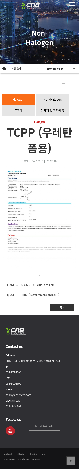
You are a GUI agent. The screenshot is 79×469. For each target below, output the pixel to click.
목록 (61, 307)
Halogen (18, 99)
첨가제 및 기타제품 (52, 110)
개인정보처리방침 (37, 454)
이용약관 (21, 454)
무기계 (18, 110)
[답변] (63, 84)
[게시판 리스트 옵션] (72, 84)
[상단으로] (70, 460)
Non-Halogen (52, 99)
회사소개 (8, 454)
